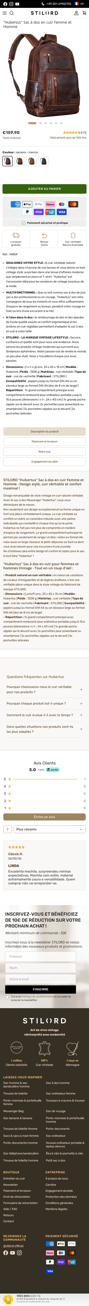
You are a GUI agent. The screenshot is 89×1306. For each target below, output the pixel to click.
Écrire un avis (44, 817)
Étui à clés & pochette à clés (64, 1153)
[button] (70, 132)
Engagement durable (59, 1191)
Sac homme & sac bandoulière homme (16, 1084)
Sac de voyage (56, 1111)
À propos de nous (57, 1178)
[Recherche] (13, 13)
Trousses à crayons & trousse (65, 1100)
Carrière (51, 1185)
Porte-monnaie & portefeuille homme (65, 1119)
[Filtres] (7, 829)
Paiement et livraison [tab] (45, 441)
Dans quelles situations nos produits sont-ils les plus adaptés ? (40, 729)
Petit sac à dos (55, 1160)
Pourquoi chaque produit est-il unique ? (36, 703)
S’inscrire (40, 989)
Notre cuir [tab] (44, 451)
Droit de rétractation (16, 1197)
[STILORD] (44, 13)
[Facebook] (5, 4)
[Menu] (4, 13)
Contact (8, 1221)
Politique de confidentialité (37, 996)
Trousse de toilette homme (20, 1160)
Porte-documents (58, 1129)
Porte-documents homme (20, 1143)
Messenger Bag (13, 1111)
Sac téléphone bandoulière (21, 1153)
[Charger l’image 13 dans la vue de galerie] (44, 75)
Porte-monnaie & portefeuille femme (22, 1102)
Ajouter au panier (44, 189)
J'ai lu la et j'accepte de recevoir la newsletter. (41, 998)
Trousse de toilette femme (20, 1129)
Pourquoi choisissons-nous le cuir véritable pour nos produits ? (39, 689)
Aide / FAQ (10, 1209)
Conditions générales (59, 1203)
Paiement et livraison (17, 1191)
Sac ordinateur (55, 1136)
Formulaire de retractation (20, 1203)
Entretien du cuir (14, 1178)
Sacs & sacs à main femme (21, 1136)
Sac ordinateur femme (60, 1093)
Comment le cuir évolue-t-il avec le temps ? (40, 715)
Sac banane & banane (17, 1118)
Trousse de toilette (15, 1093)
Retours (8, 1215)
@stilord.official (13, 1246)
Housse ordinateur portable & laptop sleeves (65, 1144)
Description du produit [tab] (45, 431)
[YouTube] (17, 4)
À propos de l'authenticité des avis (33, 1301)
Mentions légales (56, 1209)
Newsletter (10, 1185)
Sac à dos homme (58, 1083)
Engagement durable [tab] (44, 461)
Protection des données (61, 1197)
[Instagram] (11, 4)
